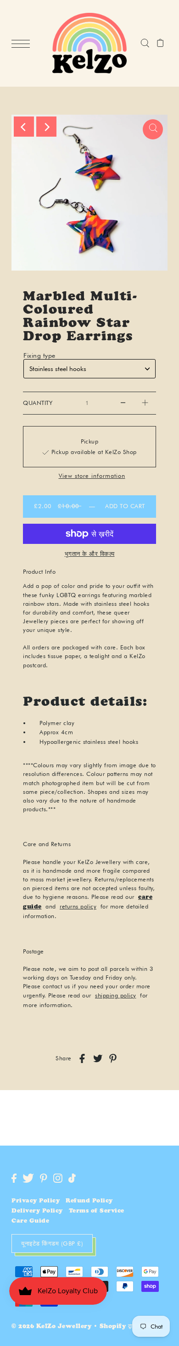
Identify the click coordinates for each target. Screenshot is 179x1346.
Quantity (37, 402)
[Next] (46, 126)
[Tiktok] (72, 1178)
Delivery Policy (37, 1211)
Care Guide (30, 1221)
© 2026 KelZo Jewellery (51, 1327)
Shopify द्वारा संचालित (129, 1327)
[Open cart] (160, 43)
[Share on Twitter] (97, 1058)
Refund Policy (89, 1201)
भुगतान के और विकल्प (90, 553)
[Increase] (145, 403)
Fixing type (39, 355)
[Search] (145, 43)
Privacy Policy (35, 1201)
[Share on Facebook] (82, 1058)
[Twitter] (28, 1178)
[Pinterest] (43, 1178)
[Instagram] (57, 1178)
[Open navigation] (22, 43)
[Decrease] (123, 403)
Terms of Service (96, 1211)
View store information (92, 476)
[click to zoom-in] (153, 129)
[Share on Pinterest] (112, 1058)
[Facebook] (14, 1178)
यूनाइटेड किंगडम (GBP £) (52, 1243)
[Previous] (24, 126)
